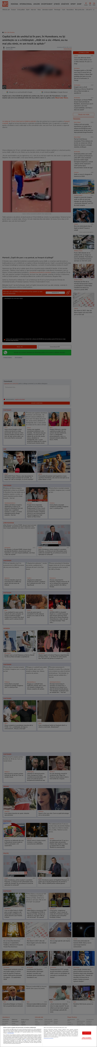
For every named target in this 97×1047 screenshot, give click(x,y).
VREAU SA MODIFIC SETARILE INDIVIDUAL (87, 1038)
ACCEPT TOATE (86, 1033)
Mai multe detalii (10, 1033)
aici (25, 1039)
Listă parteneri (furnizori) (48, 1038)
